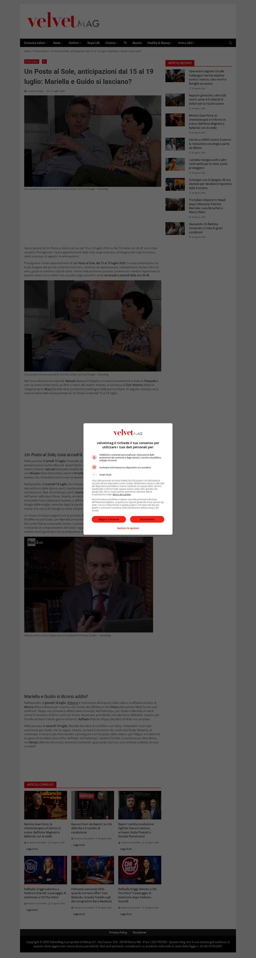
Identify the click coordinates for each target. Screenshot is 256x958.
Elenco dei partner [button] (122, 494)
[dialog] (128, 479)
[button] (128, 474)
